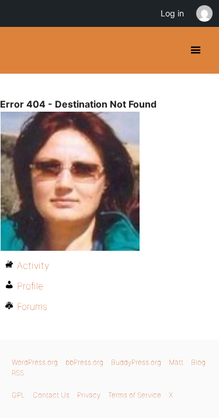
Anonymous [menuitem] (204, 13)
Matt (176, 362)
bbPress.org (84, 362)
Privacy (88, 395)
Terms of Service (134, 395)
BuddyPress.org (19, 50)
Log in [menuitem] (172, 13)
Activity (33, 265)
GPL (18, 395)
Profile (30, 286)
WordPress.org (35, 362)
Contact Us (51, 395)
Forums (32, 306)
